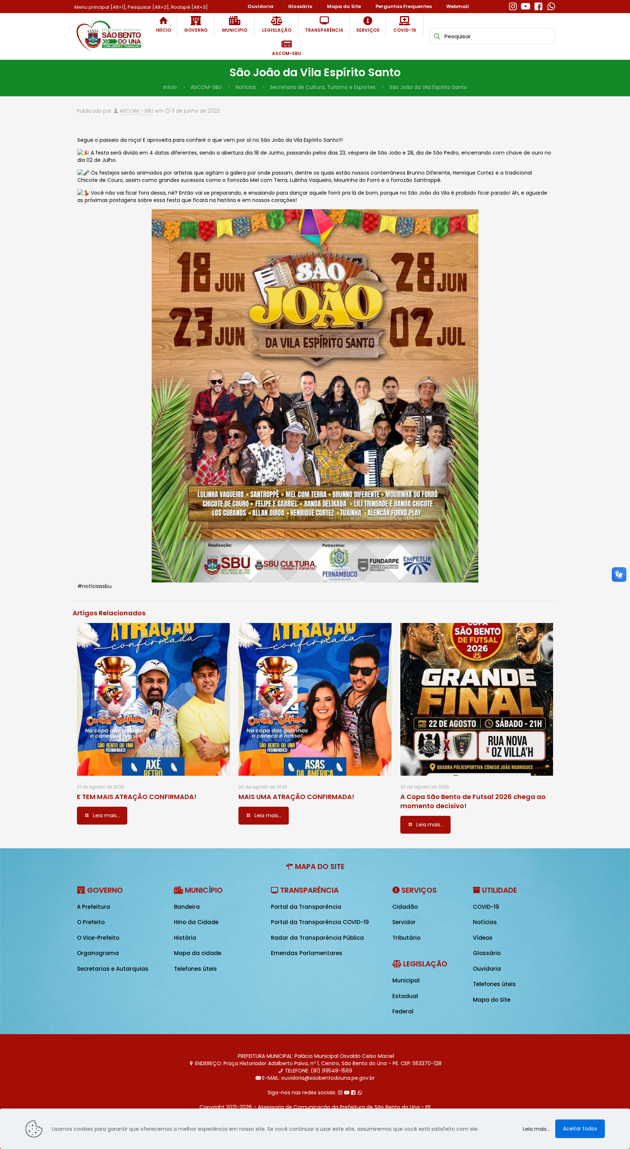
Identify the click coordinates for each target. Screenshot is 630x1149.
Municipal (406, 980)
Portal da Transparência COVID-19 (320, 922)
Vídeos (483, 938)
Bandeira (187, 907)
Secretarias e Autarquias (112, 969)
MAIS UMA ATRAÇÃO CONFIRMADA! (296, 796)
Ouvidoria (487, 969)
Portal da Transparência (306, 907)
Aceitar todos (580, 1128)
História (185, 938)
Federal (402, 1011)
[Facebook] (538, 5)
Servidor (404, 922)
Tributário (406, 938)
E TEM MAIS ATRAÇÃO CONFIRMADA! (137, 796)
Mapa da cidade (197, 953)
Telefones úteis (195, 969)
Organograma (98, 953)
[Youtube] (525, 5)
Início (170, 87)
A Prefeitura (93, 907)
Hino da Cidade (196, 922)
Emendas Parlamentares (306, 953)
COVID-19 (486, 907)
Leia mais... (536, 1129)
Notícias (246, 87)
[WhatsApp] (551, 5)
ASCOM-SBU (206, 87)
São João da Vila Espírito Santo (428, 87)
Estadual (405, 996)
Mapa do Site (491, 1000)
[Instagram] (512, 5)
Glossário (487, 953)
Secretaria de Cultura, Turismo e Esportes (323, 87)
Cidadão (405, 907)
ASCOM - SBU (136, 110)
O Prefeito (91, 922)
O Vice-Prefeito (98, 938)
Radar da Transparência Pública (317, 938)
